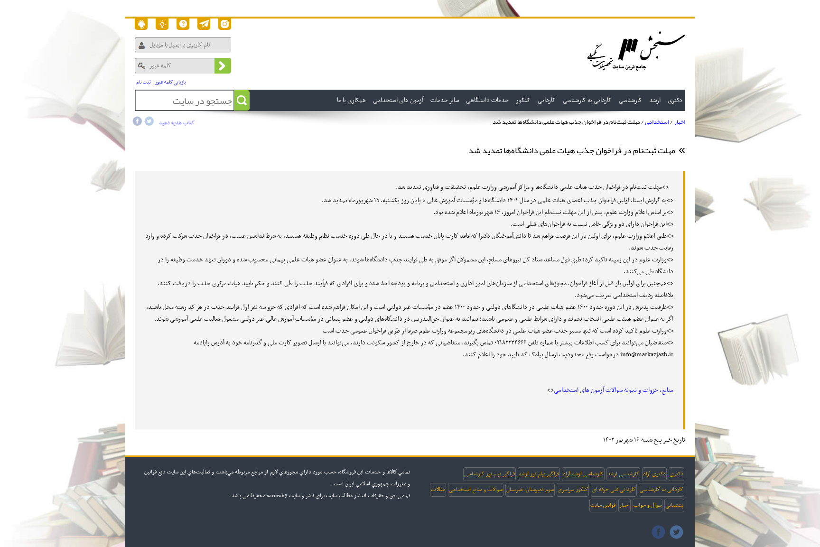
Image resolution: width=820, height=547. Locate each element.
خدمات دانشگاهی (487, 100)
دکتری (676, 474)
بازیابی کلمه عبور (170, 82)
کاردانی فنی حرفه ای (614, 489)
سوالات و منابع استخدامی (476, 489)
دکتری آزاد (654, 474)
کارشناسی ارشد (623, 474)
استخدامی (657, 122)
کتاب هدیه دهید (177, 123)
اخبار (679, 122)
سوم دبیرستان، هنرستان (530, 489)
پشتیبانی (674, 505)
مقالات (438, 489)
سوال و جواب (648, 505)
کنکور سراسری (573, 489)
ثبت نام (143, 82)
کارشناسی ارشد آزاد (583, 474)
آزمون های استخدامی (398, 100)
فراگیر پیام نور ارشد (539, 474)
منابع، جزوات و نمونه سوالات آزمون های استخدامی (613, 390)
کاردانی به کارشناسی (661, 489)
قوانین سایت (602, 505)
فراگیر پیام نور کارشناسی (489, 474)
